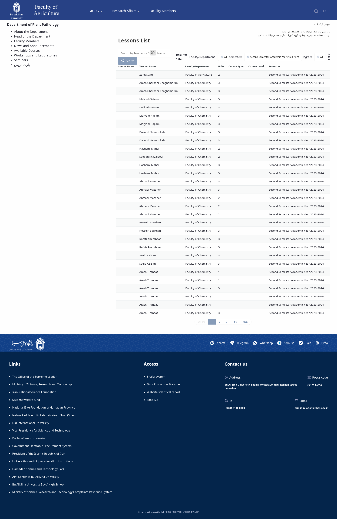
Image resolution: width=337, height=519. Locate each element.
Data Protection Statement (165, 384)
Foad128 (152, 400)
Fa (324, 11)
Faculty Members (26, 41)
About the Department (31, 31)
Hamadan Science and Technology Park (38, 469)
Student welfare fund (26, 400)
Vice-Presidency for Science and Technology (41, 430)
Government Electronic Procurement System (42, 446)
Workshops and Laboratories (35, 55)
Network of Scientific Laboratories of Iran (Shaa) (43, 415)
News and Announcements (34, 46)
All (225, 57)
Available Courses (27, 50)
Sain (196, 511)
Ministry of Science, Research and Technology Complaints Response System (62, 492)
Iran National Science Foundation (34, 392)
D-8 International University (30, 423)
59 (235, 321)
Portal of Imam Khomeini (28, 438)
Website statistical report (163, 392)
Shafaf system (156, 377)
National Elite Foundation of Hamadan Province (43, 407)
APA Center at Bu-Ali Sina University (35, 477)
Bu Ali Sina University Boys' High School (38, 484)
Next (245, 321)
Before (201, 321)
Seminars (21, 60)
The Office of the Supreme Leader (34, 377)
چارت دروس (22, 65)
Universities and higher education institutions (42, 461)
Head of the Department (32, 36)
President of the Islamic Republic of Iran (38, 454)
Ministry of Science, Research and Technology (42, 384)
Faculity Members (163, 11)
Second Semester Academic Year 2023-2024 (274, 57)
